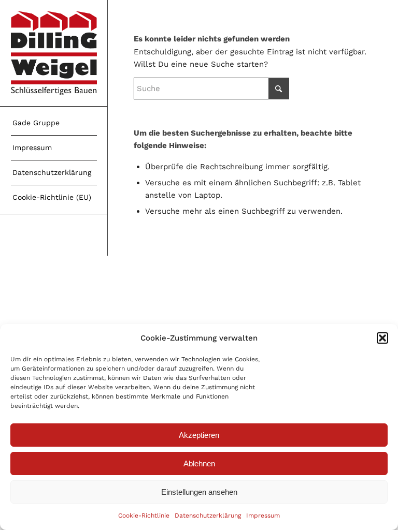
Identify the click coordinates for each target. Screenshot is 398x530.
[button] (382, 338)
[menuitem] (54, 123)
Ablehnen (199, 463)
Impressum (263, 515)
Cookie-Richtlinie (143, 515)
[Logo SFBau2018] (54, 53)
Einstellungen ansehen (199, 492)
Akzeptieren (199, 435)
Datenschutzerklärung (208, 515)
